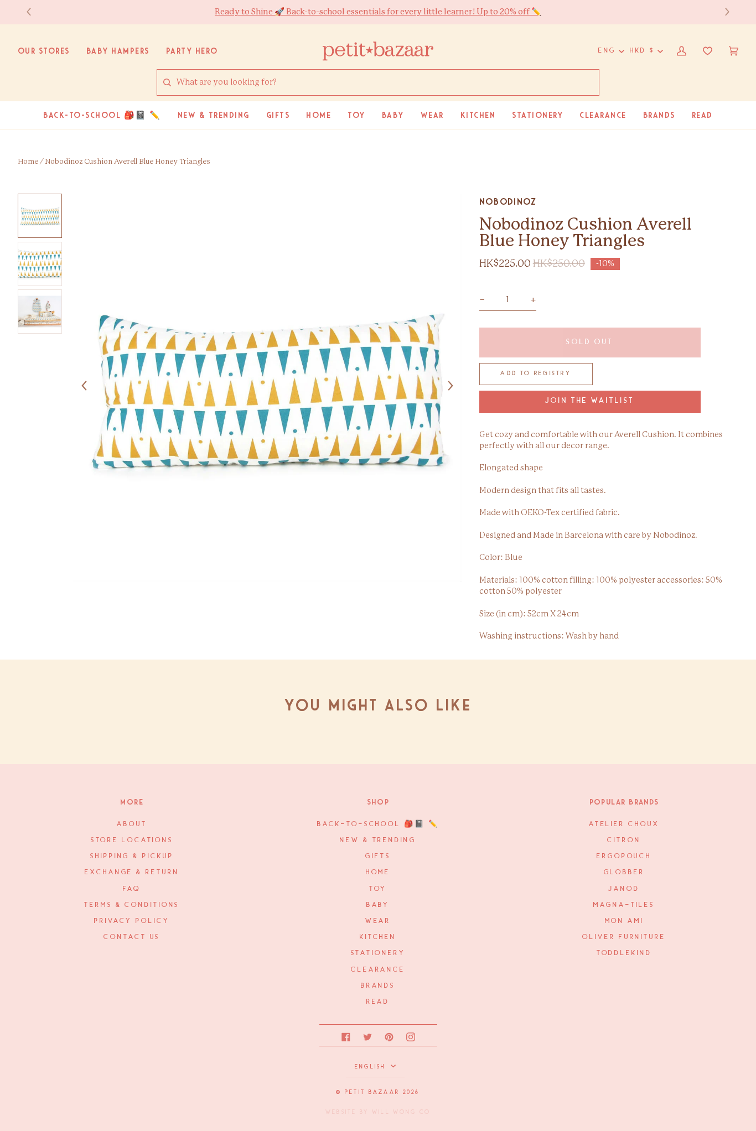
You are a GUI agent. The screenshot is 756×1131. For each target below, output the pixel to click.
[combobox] (387, 82)
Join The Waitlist (589, 401)
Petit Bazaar (372, 1092)
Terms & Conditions (131, 905)
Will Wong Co (401, 1112)
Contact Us (131, 937)
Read (378, 1001)
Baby (378, 905)
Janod (623, 889)
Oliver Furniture (623, 937)
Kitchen (378, 937)
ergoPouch (624, 856)
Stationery (378, 953)
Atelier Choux (624, 824)
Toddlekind (624, 953)
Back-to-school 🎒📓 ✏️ (377, 824)
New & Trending (378, 840)
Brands (378, 985)
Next (721, 12)
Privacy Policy (132, 921)
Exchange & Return (132, 872)
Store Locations (132, 840)
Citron (623, 840)
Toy (378, 889)
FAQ (132, 889)
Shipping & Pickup (131, 856)
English (372, 1066)
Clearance (378, 969)
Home (28, 161)
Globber (624, 872)
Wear (378, 921)
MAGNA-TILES (624, 905)
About (132, 824)
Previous (34, 12)
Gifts (377, 856)
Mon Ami (624, 921)
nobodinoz (508, 201)
